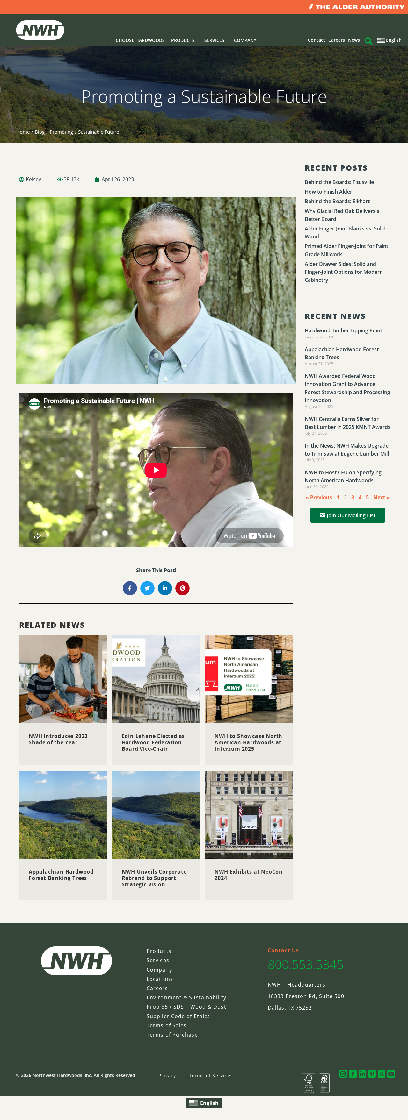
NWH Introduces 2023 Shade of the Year (58, 739)
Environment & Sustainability (186, 997)
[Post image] (63, 679)
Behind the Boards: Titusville (339, 182)
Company (159, 969)
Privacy (167, 1076)
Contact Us (283, 950)
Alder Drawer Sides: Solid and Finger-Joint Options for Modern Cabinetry (344, 271)
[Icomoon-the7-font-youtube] (391, 1074)
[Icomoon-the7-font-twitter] (381, 1074)
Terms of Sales (166, 1025)
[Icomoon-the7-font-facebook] (353, 1074)
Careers (336, 40)
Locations (160, 978)
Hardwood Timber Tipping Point (343, 330)
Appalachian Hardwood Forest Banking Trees (61, 875)
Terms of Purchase (172, 1034)
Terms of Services (211, 1076)
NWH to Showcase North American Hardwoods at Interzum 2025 (248, 742)
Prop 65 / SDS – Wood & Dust (186, 1006)
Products (159, 950)
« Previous (319, 497)
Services (158, 960)
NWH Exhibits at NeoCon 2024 (249, 875)
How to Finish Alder (328, 191)
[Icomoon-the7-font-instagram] (343, 1074)
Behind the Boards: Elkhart (337, 201)
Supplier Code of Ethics (178, 1016)
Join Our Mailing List (351, 515)
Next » (381, 497)
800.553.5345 (306, 964)
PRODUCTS (183, 40)
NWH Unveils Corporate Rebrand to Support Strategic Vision (154, 878)
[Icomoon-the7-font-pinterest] (372, 1074)
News (354, 40)
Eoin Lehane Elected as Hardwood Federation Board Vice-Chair (153, 742)
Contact (316, 40)
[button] (130, 588)
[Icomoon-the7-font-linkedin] (362, 1074)
